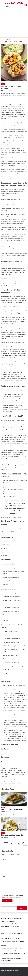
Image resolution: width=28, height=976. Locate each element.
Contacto (7, 972)
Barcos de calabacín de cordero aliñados (11, 918)
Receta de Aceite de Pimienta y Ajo (10, 923)
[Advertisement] (14, 23)
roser (15, 90)
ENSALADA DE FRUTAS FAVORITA (10, 938)
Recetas (3, 84)
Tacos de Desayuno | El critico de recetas (11, 933)
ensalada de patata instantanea (9, 936)
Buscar (21, 908)
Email (4, 882)
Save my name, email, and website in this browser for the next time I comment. (12, 896)
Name (4, 876)
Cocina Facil (14, 2)
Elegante (3, 945)
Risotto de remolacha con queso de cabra (11, 948)
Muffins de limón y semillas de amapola (11, 950)
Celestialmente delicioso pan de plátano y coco (13, 953)
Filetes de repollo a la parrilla (12, 835)
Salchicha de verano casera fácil (9, 956)
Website (4, 888)
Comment (5, 859)
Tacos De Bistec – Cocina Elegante (10, 926)
